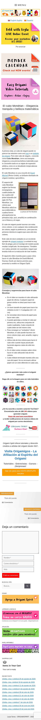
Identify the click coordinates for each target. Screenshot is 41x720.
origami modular (17, 241)
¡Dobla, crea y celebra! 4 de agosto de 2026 (18, 689)
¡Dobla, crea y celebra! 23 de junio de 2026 (18, 709)
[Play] (20, 279)
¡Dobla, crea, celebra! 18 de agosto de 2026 (18, 682)
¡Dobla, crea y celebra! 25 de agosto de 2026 (19, 679)
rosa (27, 153)
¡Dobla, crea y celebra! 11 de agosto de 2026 (18, 685)
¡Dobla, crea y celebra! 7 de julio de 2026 (17, 702)
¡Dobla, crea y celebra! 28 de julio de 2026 (18, 692)
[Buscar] (27, 586)
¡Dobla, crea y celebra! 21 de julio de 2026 (18, 696)
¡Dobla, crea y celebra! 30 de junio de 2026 (18, 706)
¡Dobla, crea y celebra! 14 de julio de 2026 (18, 699)
